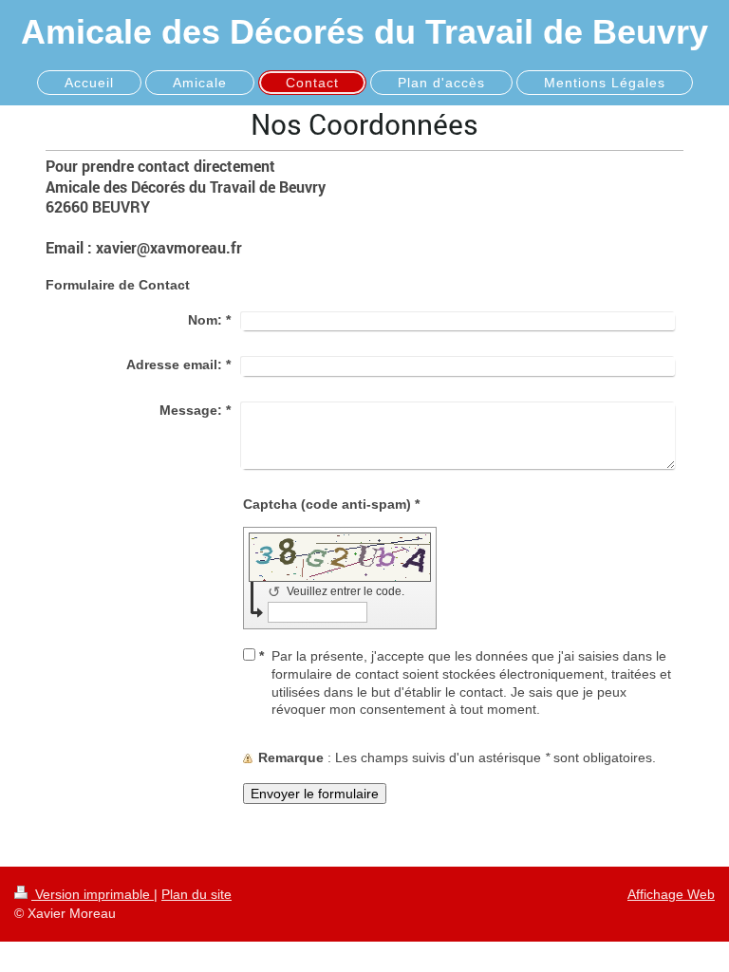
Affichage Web (671, 894)
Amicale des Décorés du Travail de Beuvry (364, 31)
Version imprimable (92, 894)
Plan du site (196, 894)
